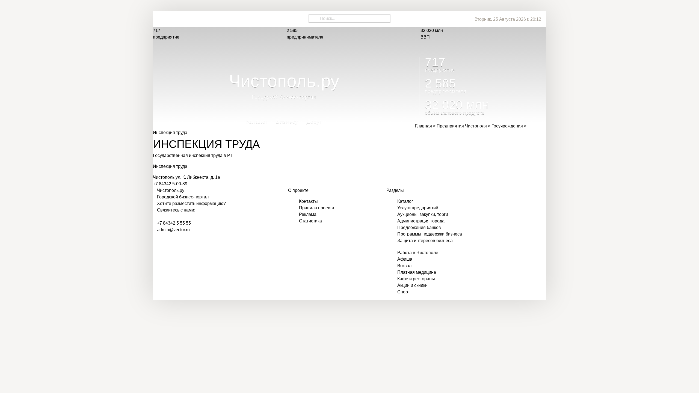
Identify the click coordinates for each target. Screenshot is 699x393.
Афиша (404, 259)
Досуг (314, 122)
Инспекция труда (170, 166)
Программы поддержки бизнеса (429, 234)
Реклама (307, 214)
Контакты (308, 201)
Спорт (403, 292)
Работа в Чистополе (417, 252)
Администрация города (421, 221)
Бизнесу (287, 122)
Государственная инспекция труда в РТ (193, 155)
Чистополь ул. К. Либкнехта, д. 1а (186, 177)
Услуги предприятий (417, 208)
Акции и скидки (412, 285)
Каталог (257, 122)
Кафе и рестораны (416, 278)
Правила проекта (316, 208)
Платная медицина (416, 272)
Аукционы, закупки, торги (422, 214)
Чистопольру (170, 190)
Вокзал (404, 265)
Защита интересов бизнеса (425, 240)
